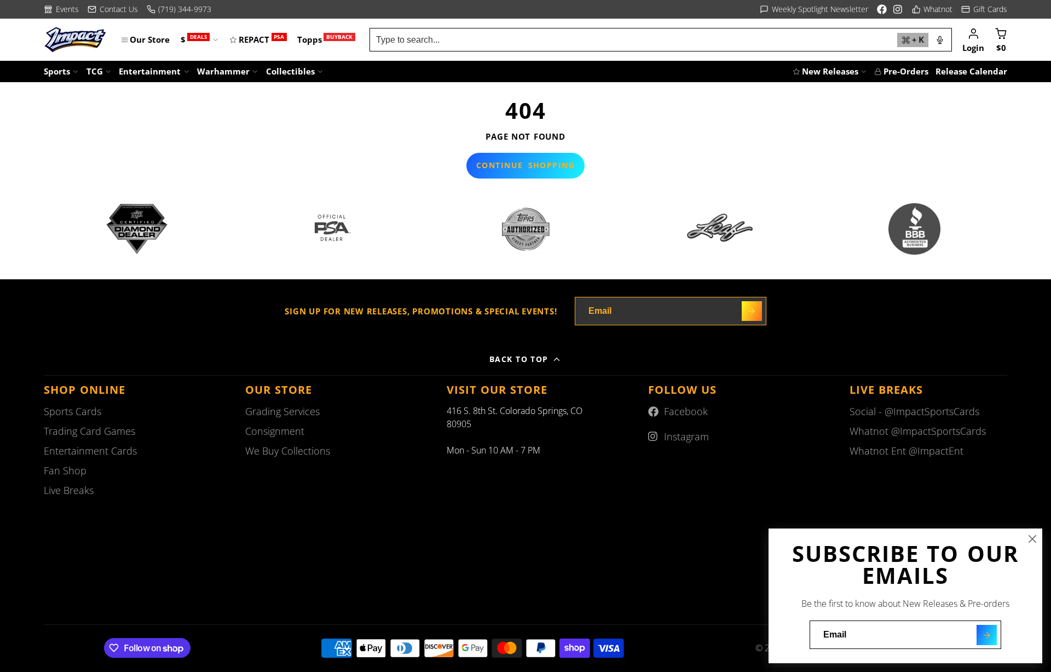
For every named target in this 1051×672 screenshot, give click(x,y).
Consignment (274, 431)
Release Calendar (971, 71)
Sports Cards (72, 411)
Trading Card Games (89, 431)
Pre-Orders (905, 71)
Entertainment (150, 71)
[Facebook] (882, 9)
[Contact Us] (113, 9)
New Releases (830, 71)
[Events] (61, 9)
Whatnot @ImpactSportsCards (918, 431)
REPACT (261, 39)
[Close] (1032, 538)
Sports (57, 71)
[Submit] (987, 635)
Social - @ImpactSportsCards (914, 411)
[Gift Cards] (984, 9)
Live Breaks (69, 490)
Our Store (150, 39)
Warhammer (223, 71)
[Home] (75, 39)
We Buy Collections (287, 450)
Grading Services (282, 411)
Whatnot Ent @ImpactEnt (906, 450)
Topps (325, 39)
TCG (94, 71)
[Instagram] (898, 9)
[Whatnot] (932, 9)
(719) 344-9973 (184, 9)
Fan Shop (65, 470)
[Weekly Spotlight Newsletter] (814, 9)
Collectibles (290, 71)
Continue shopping (525, 165)
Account (973, 39)
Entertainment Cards (90, 450)
